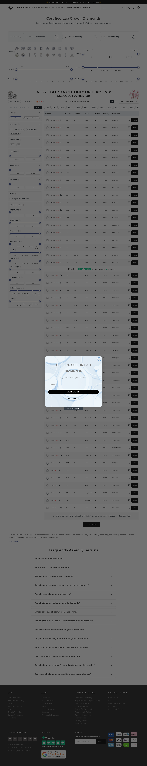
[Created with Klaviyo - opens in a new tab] (73, 408)
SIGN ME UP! (74, 392)
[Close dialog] (99, 359)
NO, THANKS (73, 399)
